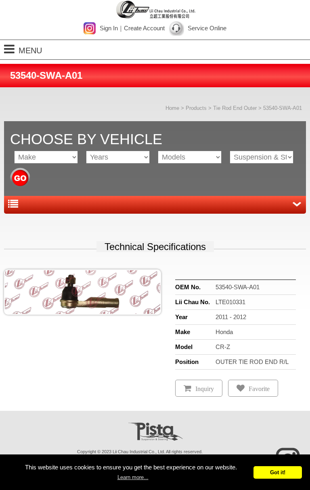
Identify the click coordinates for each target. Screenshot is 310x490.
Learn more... (133, 477)
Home (172, 108)
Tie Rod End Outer (235, 108)
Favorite (259, 388)
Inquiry (204, 388)
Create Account (144, 28)
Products (196, 108)
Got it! (277, 472)
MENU (30, 50)
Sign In (109, 28)
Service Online (207, 28)
